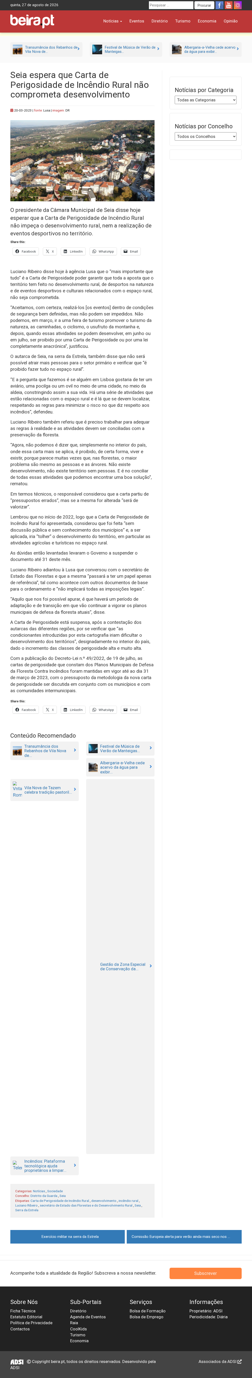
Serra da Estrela (26, 1210)
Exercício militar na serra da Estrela (70, 1236)
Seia (63, 1196)
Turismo (182, 21)
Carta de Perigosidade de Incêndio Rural (60, 1201)
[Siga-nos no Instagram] (238, 5)
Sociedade (55, 1191)
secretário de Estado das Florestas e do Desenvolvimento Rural (86, 1205)
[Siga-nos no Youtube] (229, 5)
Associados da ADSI (218, 1361)
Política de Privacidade (31, 1322)
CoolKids (78, 1328)
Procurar (204, 5)
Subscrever (205, 1273)
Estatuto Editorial (26, 1316)
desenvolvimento (103, 1201)
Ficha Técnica (22, 1310)
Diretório (160, 21)
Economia (207, 21)
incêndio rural (128, 1201)
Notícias (111, 21)
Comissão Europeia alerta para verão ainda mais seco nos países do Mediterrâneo (187, 1236)
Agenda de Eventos (88, 1316)
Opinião (231, 21)
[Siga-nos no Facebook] (219, 5)
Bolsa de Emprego (146, 1316)
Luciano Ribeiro (26, 1205)
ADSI (14, 1367)
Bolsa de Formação (148, 1310)
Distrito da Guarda (44, 1196)
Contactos (20, 1328)
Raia (74, 1322)
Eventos (136, 21)
